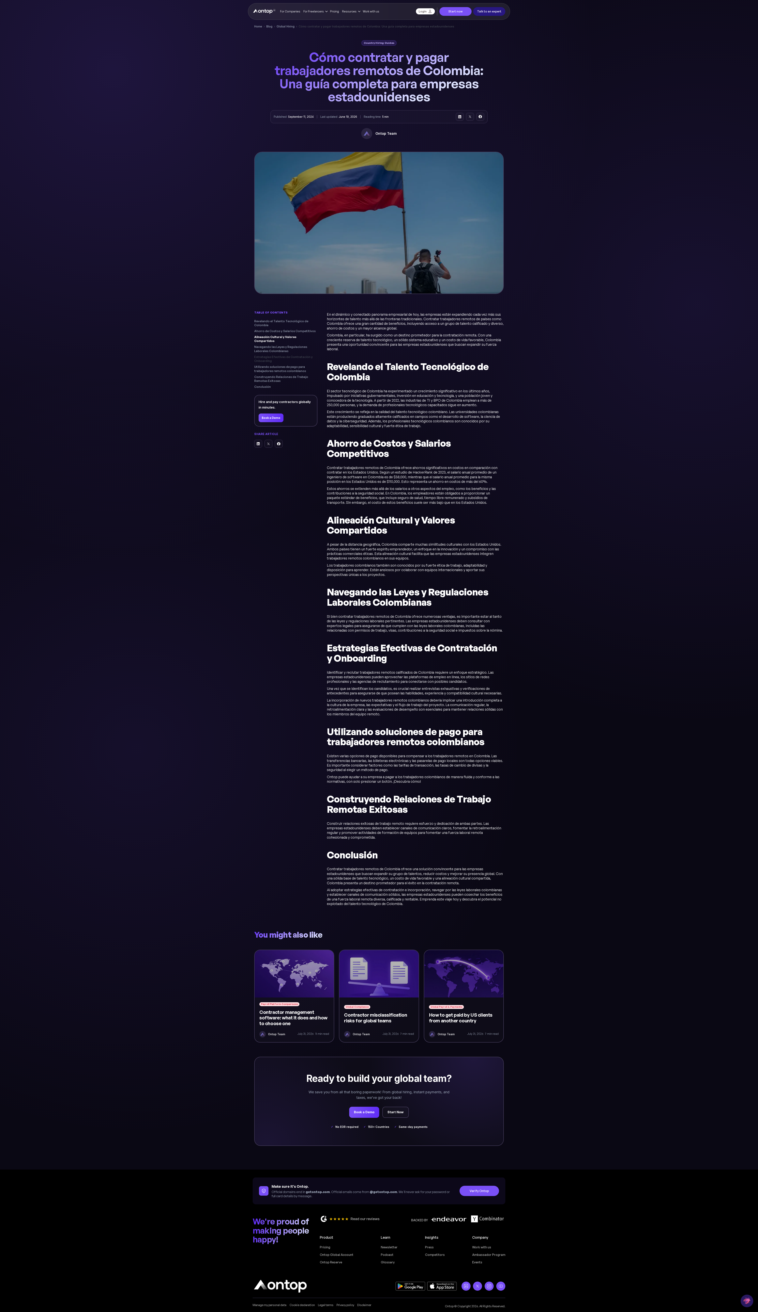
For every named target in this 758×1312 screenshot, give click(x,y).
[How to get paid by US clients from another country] (463, 996)
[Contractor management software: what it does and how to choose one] (294, 996)
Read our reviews (365, 1219)
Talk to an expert (489, 11)
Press (429, 1247)
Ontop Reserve (331, 1262)
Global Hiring (286, 26)
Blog (269, 26)
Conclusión (262, 387)
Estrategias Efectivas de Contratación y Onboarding (283, 359)
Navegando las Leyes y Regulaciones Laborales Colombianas (280, 349)
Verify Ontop (479, 1191)
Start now (455, 11)
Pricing (334, 11)
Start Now (395, 1112)
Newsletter (389, 1247)
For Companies (290, 11)
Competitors (435, 1255)
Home (258, 26)
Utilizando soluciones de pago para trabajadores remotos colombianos (280, 369)
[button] (315, 11)
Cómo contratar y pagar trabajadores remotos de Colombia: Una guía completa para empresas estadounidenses (376, 26)
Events (477, 1262)
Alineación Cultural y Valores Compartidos (275, 339)
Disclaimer (364, 1305)
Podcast (387, 1255)
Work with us (371, 11)
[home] (264, 11)
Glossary (388, 1262)
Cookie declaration (302, 1305)
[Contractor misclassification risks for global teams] (378, 996)
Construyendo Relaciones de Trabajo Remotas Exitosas (281, 379)
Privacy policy (345, 1305)
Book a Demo (271, 417)
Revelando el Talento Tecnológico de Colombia (281, 323)
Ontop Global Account (336, 1255)
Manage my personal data (269, 1305)
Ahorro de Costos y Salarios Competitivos (285, 331)
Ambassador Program (488, 1255)
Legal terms (325, 1305)
